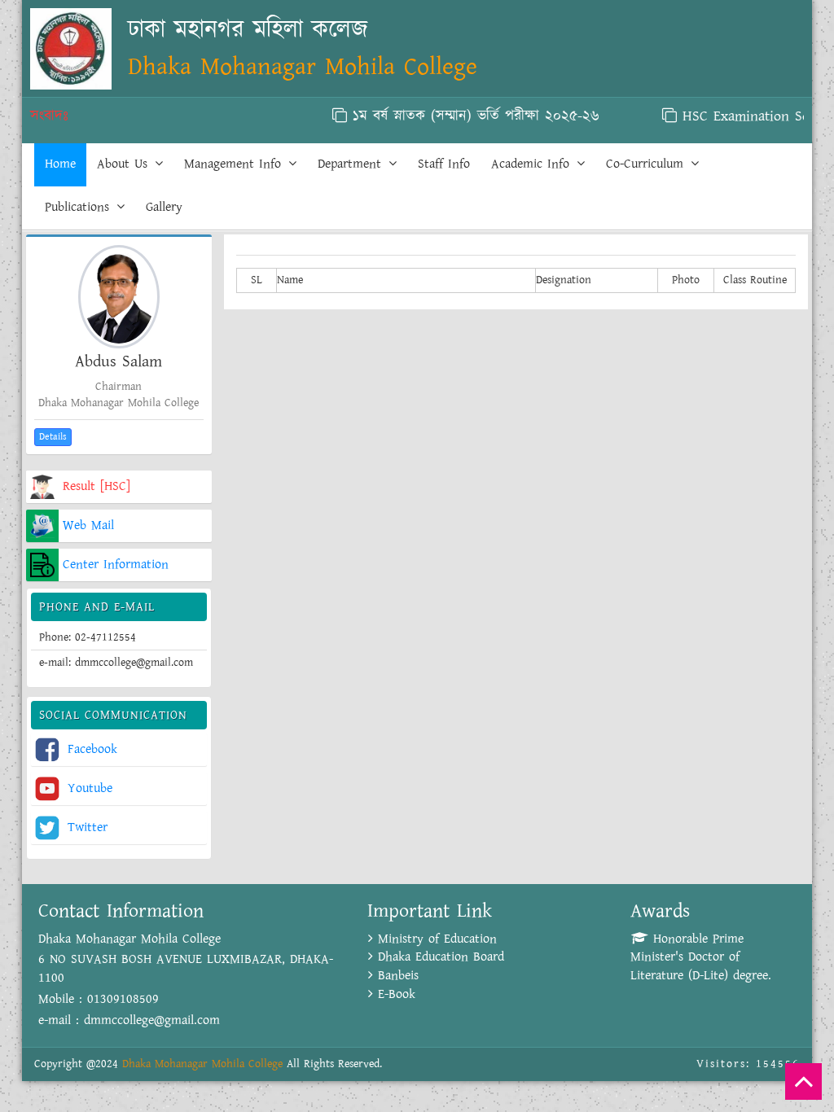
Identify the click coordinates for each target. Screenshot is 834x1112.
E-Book (394, 994)
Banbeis (396, 975)
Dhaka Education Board (438, 957)
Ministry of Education (435, 939)
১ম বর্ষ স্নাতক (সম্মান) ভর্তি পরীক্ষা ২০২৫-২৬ (459, 116)
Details (53, 437)
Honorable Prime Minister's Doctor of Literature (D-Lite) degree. (700, 958)
